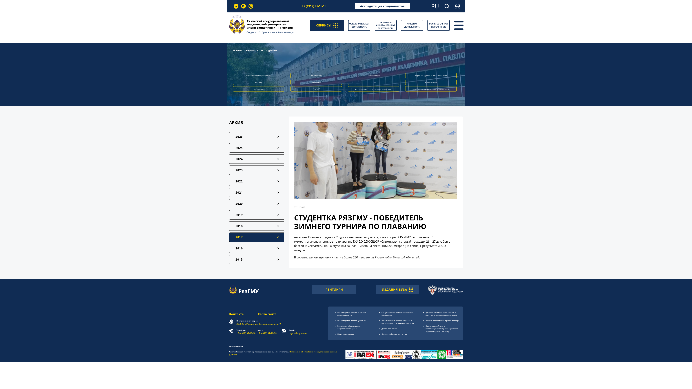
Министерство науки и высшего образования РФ (351, 313)
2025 (239, 148)
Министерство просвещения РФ (351, 320)
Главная (237, 50)
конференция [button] (431, 82)
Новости (251, 50)
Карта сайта (267, 314)
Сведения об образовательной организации (270, 32)
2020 (239, 204)
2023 (239, 170)
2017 (261, 50)
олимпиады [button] (316, 82)
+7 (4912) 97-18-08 (267, 332)
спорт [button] (373, 82)
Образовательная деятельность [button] (359, 25)
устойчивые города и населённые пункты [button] (431, 89)
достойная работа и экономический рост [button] (373, 89)
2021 (239, 192)
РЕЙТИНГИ (334, 290)
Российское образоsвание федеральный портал (349, 327)
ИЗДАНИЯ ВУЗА (394, 290)
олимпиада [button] (259, 89)
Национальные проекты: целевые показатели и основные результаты (398, 322)
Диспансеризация (389, 328)
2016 (239, 248)
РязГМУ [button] (316, 89)
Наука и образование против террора (442, 320)
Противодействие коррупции (394, 334)
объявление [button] (316, 75)
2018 (239, 226)
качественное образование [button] (258, 75)
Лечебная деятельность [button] (412, 25)
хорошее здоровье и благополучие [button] (431, 75)
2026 (239, 137)
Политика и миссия (345, 334)
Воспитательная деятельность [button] (438, 25)
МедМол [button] (258, 82)
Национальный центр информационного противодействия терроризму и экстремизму (441, 329)
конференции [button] (374, 75)
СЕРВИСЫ (324, 25)
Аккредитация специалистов (382, 6)
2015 (239, 259)
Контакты (236, 314)
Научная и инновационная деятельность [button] (385, 25)
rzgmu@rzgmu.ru (298, 332)
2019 (239, 215)
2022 (239, 181)
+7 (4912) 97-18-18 (314, 6)
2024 (239, 159)
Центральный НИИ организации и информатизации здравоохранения (441, 313)
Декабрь (273, 50)
